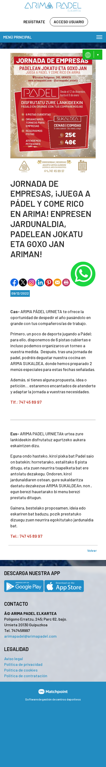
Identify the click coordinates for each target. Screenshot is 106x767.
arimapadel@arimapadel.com (30, 636)
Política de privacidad (23, 664)
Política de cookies (20, 670)
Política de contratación (25, 675)
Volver (92, 551)
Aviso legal (13, 658)
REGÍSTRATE (34, 22)
